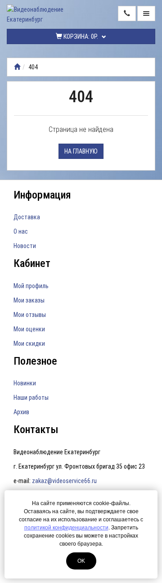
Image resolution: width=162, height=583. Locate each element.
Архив (21, 412)
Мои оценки (29, 329)
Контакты (36, 429)
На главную (81, 151)
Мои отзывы (30, 314)
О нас (21, 231)
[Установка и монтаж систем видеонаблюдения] (17, 67)
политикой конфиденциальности (66, 527)
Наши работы (31, 397)
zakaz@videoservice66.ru (64, 480)
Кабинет (32, 263)
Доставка (27, 217)
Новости (25, 245)
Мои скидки (29, 343)
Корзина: (80, 36)
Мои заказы (29, 300)
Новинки (25, 383)
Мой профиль (31, 285)
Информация (42, 195)
